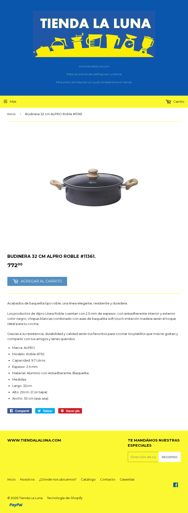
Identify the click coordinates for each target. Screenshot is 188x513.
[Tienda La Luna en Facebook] (175, 485)
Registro (169, 457)
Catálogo (88, 479)
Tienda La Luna (31, 498)
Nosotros (27, 479)
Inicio (11, 114)
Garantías (127, 479)
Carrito (178, 101)
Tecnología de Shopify (64, 498)
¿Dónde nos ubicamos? (57, 479)
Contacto (107, 479)
